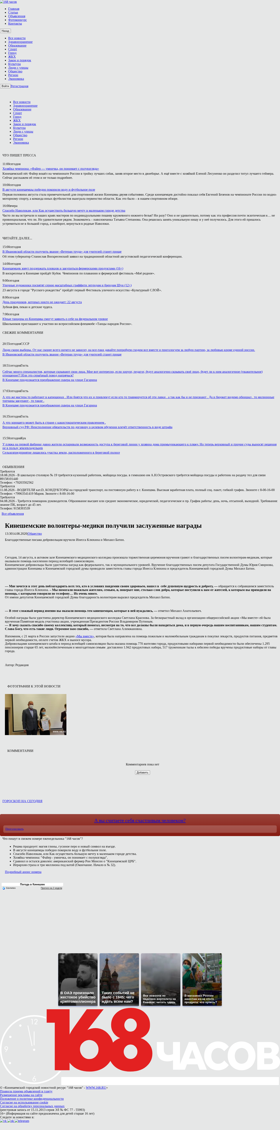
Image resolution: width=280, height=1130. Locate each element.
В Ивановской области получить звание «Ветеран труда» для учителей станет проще (62, 251)
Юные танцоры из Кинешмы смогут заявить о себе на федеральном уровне (55, 319)
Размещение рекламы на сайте (21, 1095)
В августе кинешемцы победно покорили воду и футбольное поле (48, 189)
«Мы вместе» (84, 636)
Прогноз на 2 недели (51, 888)
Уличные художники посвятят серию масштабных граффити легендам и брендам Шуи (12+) (67, 285)
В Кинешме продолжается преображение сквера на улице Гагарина (49, 380)
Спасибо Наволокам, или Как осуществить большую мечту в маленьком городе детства (63, 210)
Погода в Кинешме (32, 884)
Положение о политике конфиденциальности (32, 1098)
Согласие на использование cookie (24, 1102)
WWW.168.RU (96, 1087)
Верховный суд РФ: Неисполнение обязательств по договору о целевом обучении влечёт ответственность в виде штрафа (87, 427)
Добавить (142, 772)
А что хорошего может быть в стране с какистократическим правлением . (54, 422)
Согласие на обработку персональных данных (32, 1106)
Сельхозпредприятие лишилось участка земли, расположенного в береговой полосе (61, 452)
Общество (35, 533)
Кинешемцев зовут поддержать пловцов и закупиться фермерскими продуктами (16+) (62, 268)
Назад (5, 30)
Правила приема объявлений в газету (26, 1091)
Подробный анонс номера (23, 872)
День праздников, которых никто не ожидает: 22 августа (42, 302)
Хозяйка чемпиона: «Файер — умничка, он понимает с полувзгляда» (50, 168)
